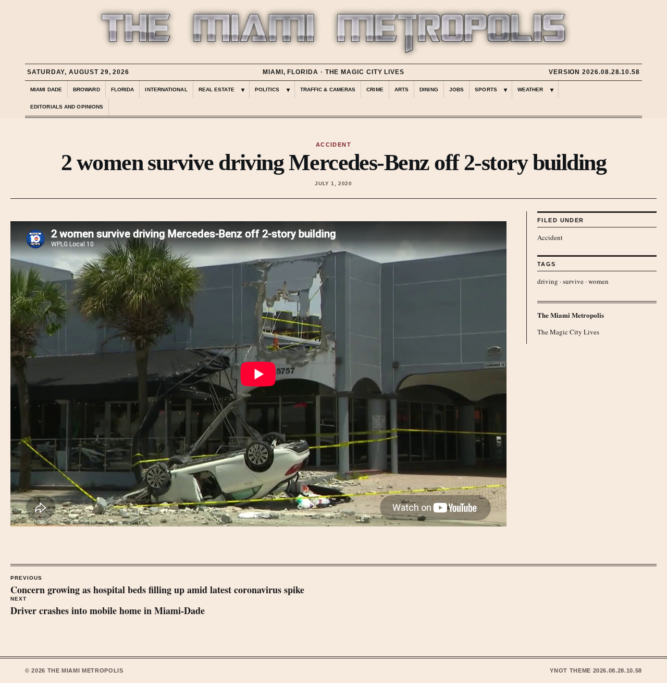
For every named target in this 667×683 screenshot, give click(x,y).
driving (547, 281)
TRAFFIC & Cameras (328, 89)
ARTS (401, 89)
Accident (550, 237)
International (166, 89)
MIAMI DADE (46, 89)
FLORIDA (122, 89)
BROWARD (86, 89)
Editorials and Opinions (66, 107)
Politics (267, 89)
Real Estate (216, 89)
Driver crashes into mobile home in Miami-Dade (107, 606)
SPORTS (486, 89)
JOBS (456, 89)
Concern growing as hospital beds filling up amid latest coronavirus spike (157, 586)
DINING (428, 89)
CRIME (375, 89)
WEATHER (530, 89)
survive (573, 281)
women (598, 281)
